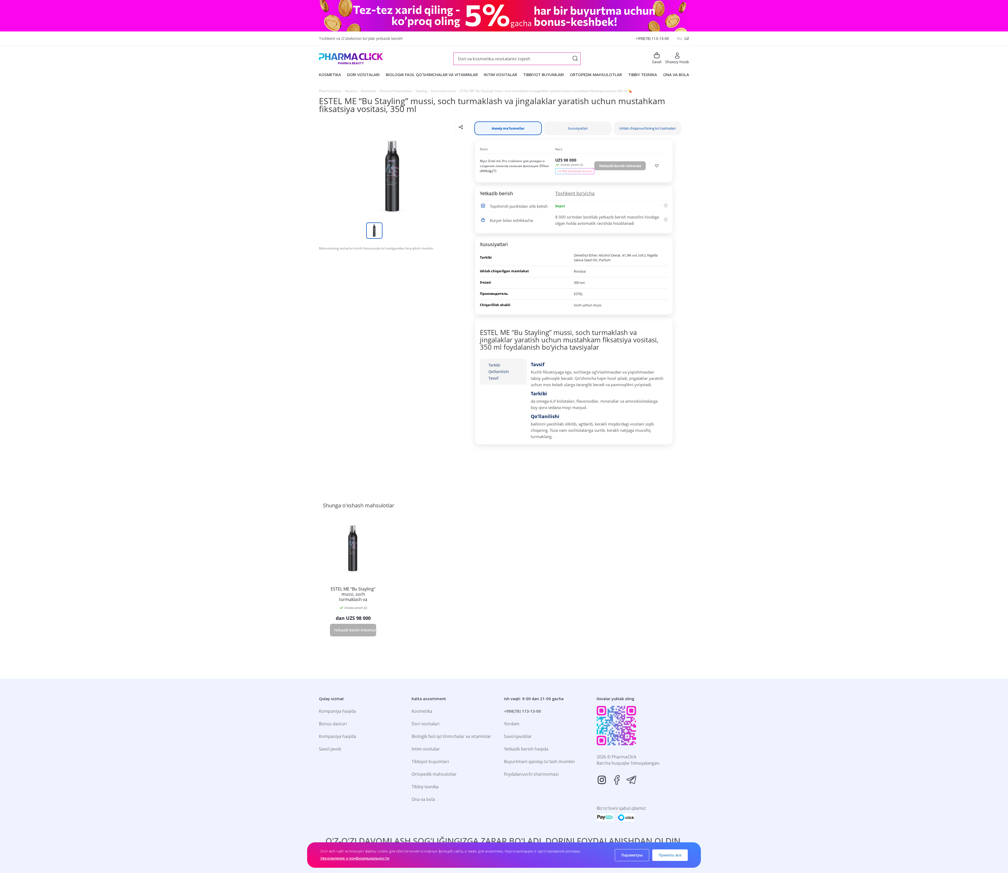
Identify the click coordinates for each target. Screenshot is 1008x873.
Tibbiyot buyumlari (430, 761)
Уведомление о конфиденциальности (354, 858)
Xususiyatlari (578, 128)
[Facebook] (616, 780)
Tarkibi (494, 365)
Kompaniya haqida (337, 711)
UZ (686, 38)
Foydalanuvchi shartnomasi (531, 774)
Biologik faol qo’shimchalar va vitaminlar (451, 736)
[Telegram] (631, 780)
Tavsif (493, 378)
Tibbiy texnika (425, 787)
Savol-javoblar (518, 736)
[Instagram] (602, 780)
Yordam (511, 724)
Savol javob (330, 749)
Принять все (670, 855)
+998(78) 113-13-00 (652, 38)
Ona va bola (423, 799)
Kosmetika (422, 711)
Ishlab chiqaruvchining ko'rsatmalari (647, 128)
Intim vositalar (426, 749)
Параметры (632, 855)
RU (679, 38)
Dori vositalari (425, 724)
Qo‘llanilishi (499, 371)
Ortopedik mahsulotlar (434, 774)
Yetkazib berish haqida (526, 749)
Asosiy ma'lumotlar (508, 128)
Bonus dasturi (333, 724)
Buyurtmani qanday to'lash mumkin (539, 761)
